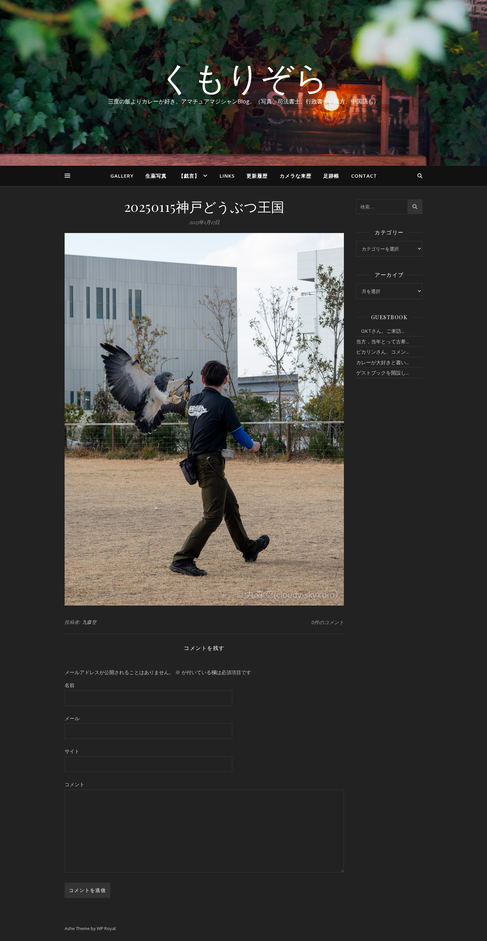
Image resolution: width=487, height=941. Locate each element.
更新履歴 (257, 175)
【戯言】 (189, 175)
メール (72, 718)
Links (227, 175)
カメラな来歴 (295, 175)
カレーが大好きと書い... (382, 362)
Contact (364, 175)
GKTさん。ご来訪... (380, 330)
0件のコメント (327, 622)
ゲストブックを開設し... (382, 372)
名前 (70, 685)
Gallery (122, 175)
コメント (74, 784)
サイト (72, 751)
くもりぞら (243, 76)
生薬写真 (156, 175)
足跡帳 (331, 175)
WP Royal (106, 928)
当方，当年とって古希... (382, 341)
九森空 (89, 622)
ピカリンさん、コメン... (382, 351)
